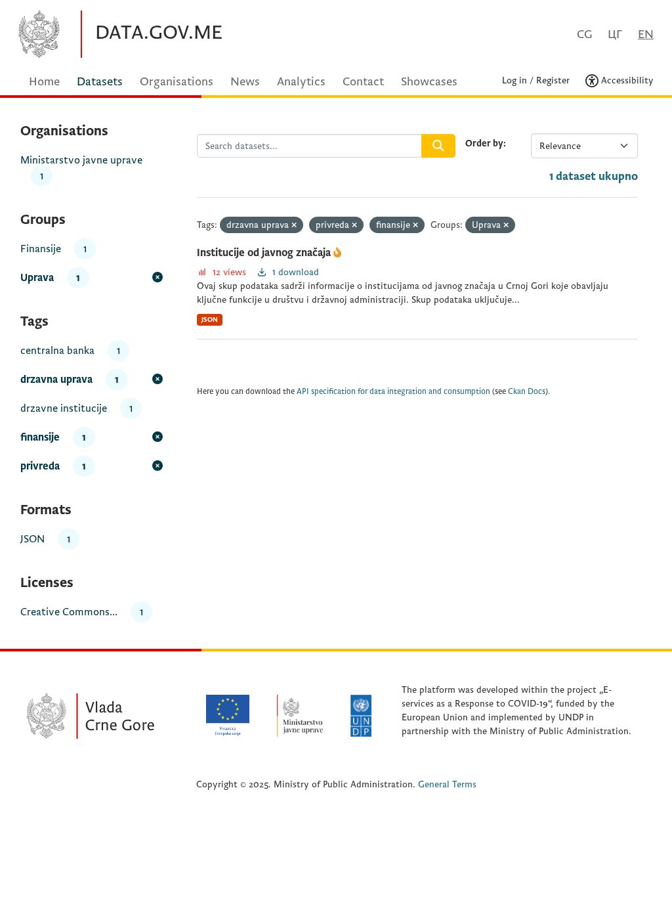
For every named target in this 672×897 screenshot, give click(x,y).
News (245, 82)
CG (584, 34)
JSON (209, 319)
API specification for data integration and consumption (393, 392)
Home (44, 82)
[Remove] (294, 225)
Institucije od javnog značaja (265, 252)
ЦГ (615, 34)
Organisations (176, 82)
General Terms (447, 784)
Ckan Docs (526, 392)
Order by (484, 143)
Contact (363, 82)
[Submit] (438, 146)
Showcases (429, 82)
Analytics (301, 82)
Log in (514, 80)
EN (646, 34)
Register (553, 80)
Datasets (100, 82)
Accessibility (626, 80)
